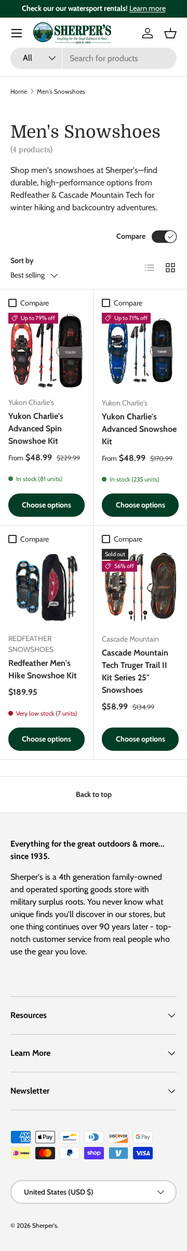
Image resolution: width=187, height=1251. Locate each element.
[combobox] (93, 58)
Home (18, 91)
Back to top (94, 794)
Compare (130, 236)
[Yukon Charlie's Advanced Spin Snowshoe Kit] (46, 351)
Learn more (147, 8)
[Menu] (16, 33)
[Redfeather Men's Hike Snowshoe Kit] (46, 587)
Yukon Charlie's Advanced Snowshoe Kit (139, 429)
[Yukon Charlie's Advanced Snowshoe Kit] (140, 351)
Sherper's (44, 1225)
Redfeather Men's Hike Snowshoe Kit (42, 669)
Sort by (22, 260)
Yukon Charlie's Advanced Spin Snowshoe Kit (35, 428)
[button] (170, 33)
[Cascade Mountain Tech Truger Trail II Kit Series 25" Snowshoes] (140, 587)
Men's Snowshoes (61, 91)
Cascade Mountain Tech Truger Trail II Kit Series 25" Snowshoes (135, 671)
